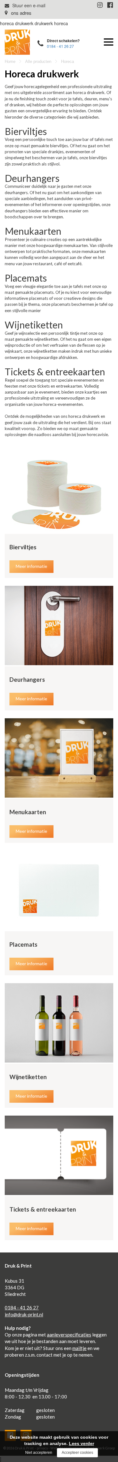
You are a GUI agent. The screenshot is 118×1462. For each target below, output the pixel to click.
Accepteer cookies (77, 1452)
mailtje (79, 1348)
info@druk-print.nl (24, 1314)
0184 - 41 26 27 (60, 46)
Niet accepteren (38, 1452)
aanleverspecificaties (69, 1334)
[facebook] (110, 4)
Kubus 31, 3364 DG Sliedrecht (12, 12)
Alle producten (38, 61)
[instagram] (100, 4)
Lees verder (81, 1443)
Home (10, 61)
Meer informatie (31, 566)
